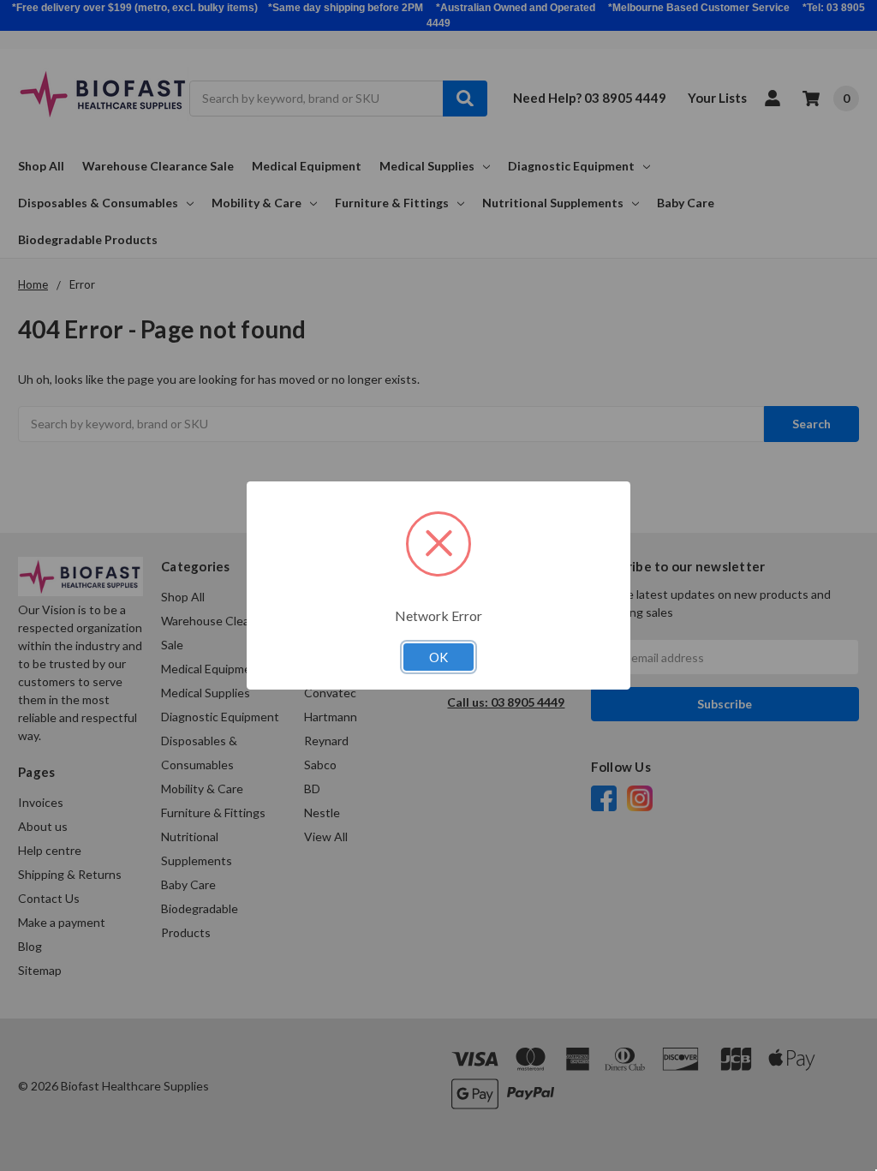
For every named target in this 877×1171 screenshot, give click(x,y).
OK (438, 657)
